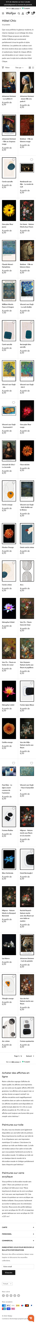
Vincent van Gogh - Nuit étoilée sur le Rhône (27, 507)
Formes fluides (7, 830)
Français (5, 1284)
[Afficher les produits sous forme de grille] (30, 68)
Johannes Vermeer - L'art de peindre (27, 959)
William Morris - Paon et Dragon (8, 305)
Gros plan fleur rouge (25, 425)
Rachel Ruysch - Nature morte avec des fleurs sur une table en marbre (27, 915)
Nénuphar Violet (8, 622)
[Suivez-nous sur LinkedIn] (18, 1295)
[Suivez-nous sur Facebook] (3, 1295)
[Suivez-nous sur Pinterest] (11, 1295)
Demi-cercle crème (27, 547)
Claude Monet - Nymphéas (8, 265)
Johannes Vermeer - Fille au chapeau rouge (9, 141)
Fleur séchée (25, 465)
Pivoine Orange (8, 547)
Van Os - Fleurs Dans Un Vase (26, 623)
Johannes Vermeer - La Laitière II (9, 97)
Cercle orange (7, 505)
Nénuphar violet (8, 705)
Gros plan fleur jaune (7, 225)
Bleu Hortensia (7, 873)
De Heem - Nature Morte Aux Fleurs (27, 225)
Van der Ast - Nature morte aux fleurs (26, 1001)
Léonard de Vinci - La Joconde (9, 466)
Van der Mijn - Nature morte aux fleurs (26, 745)
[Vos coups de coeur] (27, 13)
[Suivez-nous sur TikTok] (14, 1295)
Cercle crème (7, 585)
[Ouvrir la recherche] (19, 13)
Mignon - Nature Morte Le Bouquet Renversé (9, 913)
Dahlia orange (7, 742)
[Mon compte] (23, 13)
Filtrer (7, 68)
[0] (32, 13)
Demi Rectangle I (26, 873)
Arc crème (6, 1041)
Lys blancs (6, 958)
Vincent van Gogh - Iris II (27, 385)
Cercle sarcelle (7, 181)
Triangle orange (8, 998)
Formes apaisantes (27, 1041)
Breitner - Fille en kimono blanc (26, 265)
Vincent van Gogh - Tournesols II (9, 425)
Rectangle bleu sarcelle (25, 345)
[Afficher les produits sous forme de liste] (33, 68)
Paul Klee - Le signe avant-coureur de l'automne (7, 789)
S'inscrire (8, 1272)
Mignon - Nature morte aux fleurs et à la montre (26, 833)
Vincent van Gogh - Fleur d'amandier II (27, 787)
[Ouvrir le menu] (3, 13)
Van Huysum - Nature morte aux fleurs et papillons (26, 665)
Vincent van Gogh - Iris (9, 385)
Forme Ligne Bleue (27, 705)
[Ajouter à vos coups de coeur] (13, 74)
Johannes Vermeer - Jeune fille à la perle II (27, 99)
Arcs (21, 585)
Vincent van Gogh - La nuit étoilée (27, 305)
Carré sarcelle (7, 344)
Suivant (29, 1056)
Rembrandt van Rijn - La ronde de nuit (26, 184)
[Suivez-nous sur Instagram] (7, 1295)
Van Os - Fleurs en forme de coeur (9, 663)
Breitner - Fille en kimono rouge (26, 140)
